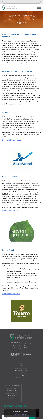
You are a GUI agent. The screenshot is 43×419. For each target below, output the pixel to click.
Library (21, 363)
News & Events (21, 373)
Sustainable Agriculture (12, 385)
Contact (21, 375)
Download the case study (11, 140)
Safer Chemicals (12, 390)
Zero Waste (11, 398)
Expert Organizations (21, 370)
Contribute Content (21, 378)
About (21, 365)
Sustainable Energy (12, 393)
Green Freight (12, 395)
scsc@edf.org (26, 343)
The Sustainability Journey (21, 368)
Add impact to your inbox (15, 405)
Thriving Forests (11, 388)
